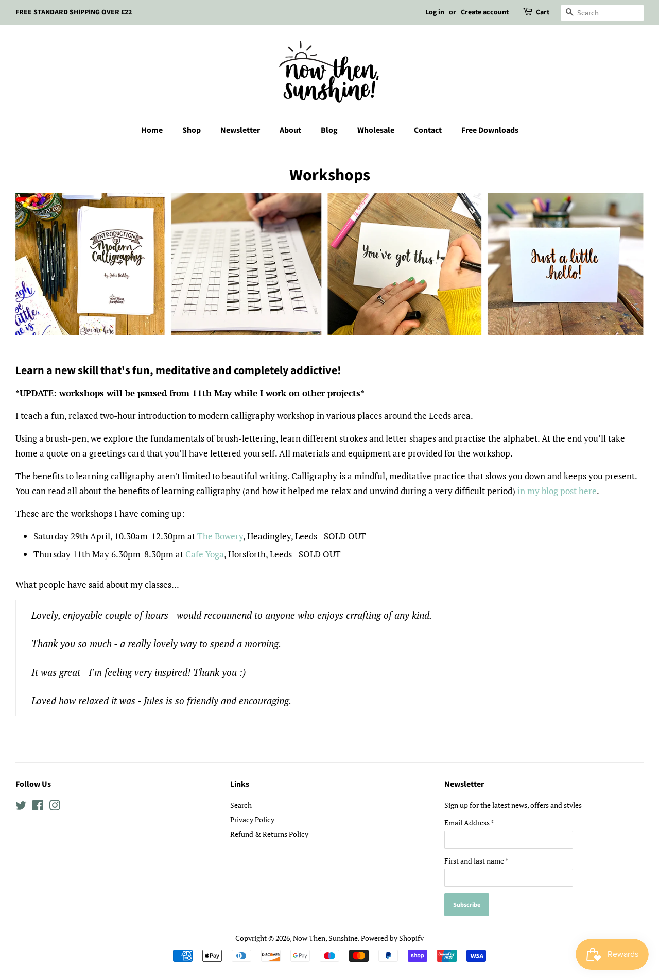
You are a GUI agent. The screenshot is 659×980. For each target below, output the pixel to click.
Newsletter (240, 130)
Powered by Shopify (392, 938)
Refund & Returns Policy (269, 834)
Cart (542, 12)
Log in (434, 12)
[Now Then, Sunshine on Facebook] (38, 807)
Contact (428, 130)
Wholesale (375, 130)
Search (241, 805)
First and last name (476, 861)
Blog (329, 130)
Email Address (469, 822)
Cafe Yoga (204, 554)
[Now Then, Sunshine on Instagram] (54, 807)
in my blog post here (557, 491)
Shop (191, 130)
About (290, 130)
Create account (485, 12)
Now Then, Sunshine (325, 938)
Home (152, 130)
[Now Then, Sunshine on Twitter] (21, 807)
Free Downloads (489, 130)
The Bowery (220, 536)
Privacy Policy (252, 819)
